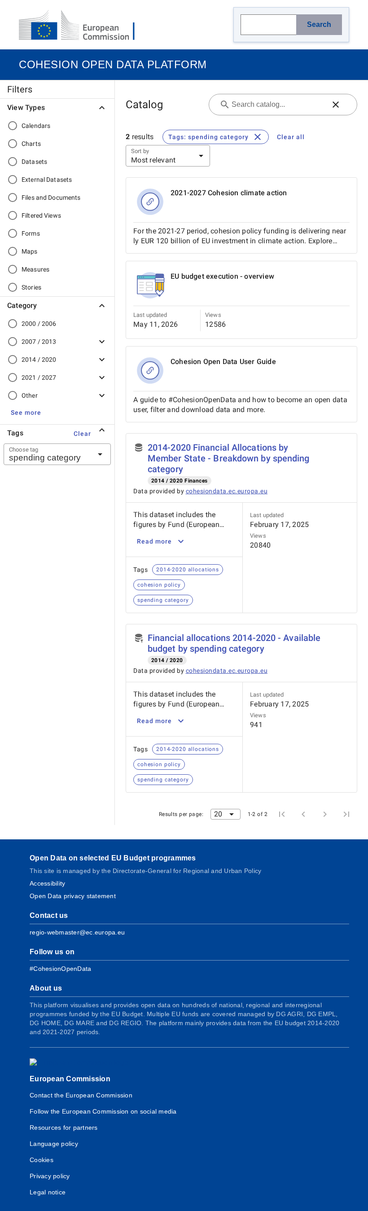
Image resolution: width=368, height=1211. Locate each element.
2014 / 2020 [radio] (39, 359)
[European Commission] (84, 26)
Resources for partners (64, 1127)
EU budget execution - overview (222, 276)
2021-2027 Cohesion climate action (229, 193)
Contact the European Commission (81, 1095)
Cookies (41, 1159)
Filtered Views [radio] (41, 215)
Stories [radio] (31, 287)
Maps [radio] (30, 251)
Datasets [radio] (34, 161)
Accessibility (47, 883)
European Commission (70, 1079)
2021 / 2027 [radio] (39, 377)
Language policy (54, 1143)
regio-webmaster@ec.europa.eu (77, 932)
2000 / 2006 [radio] (39, 323)
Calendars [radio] (36, 125)
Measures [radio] (35, 269)
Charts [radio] (31, 143)
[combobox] (46, 454)
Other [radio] (30, 395)
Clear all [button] (291, 136)
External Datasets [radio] (47, 179)
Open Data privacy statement (73, 895)
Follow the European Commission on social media (103, 1111)
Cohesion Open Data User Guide (223, 361)
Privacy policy (50, 1176)
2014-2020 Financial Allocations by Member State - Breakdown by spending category (229, 458)
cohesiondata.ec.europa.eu (227, 491)
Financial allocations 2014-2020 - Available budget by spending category (234, 643)
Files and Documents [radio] (51, 197)
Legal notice (48, 1192)
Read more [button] (154, 541)
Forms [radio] (31, 233)
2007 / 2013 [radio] (39, 341)
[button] (26, 412)
